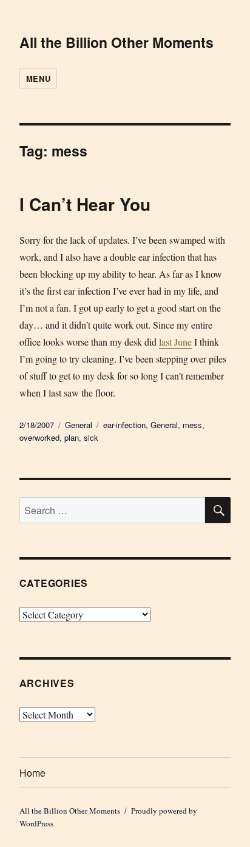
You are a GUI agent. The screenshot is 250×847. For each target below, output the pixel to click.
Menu (38, 78)
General (78, 424)
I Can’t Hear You (84, 204)
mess (192, 424)
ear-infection (124, 424)
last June (175, 341)
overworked (39, 437)
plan (71, 437)
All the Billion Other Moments (116, 42)
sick (91, 437)
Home (32, 773)
